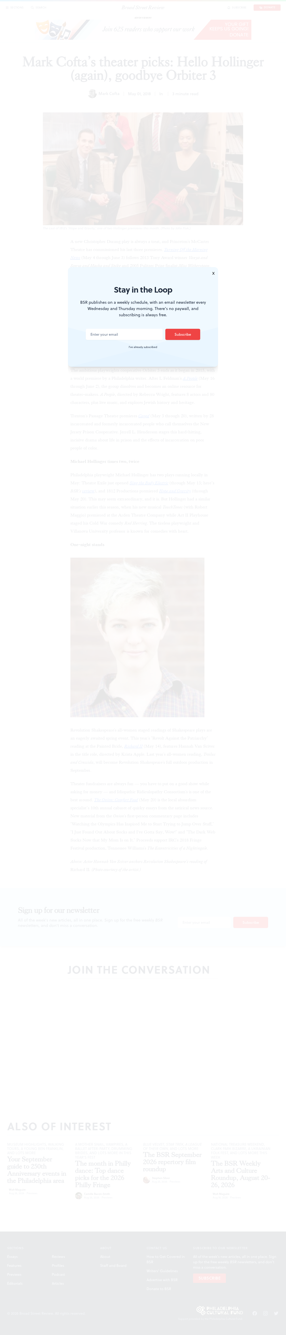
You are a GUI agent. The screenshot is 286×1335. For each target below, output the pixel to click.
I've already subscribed (143, 347)
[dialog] (143, 667)
